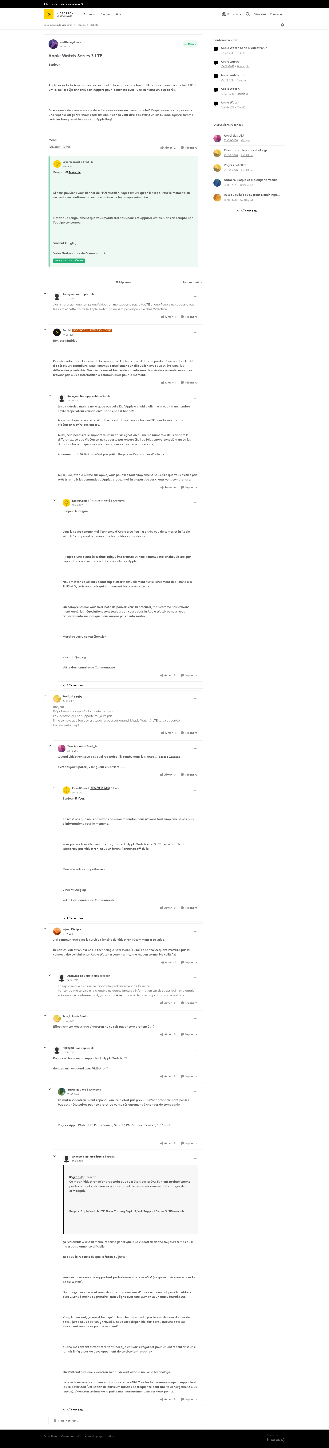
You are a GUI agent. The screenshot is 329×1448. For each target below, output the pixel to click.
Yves (70, 746)
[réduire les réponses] (45, 293)
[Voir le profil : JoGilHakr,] (217, 153)
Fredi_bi (75, 172)
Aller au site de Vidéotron (62, 4)
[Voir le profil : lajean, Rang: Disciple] (57, 931)
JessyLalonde (71, 1016)
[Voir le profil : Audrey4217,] (217, 197)
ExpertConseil (71, 162)
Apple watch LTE (232, 75)
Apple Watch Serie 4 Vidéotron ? (244, 48)
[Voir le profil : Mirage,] (217, 138)
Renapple (243, 66)
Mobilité (94, 24)
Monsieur (242, 93)
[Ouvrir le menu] (282, 25)
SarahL (67, 330)
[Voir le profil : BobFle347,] (217, 183)
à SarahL (105, 396)
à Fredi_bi (87, 162)
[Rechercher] (248, 14)
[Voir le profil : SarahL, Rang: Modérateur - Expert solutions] (57, 332)
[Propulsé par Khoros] (276, 1438)
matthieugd (67, 42)
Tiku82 (241, 53)
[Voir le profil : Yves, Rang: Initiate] (61, 748)
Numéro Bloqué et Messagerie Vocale (250, 180)
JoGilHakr (247, 155)
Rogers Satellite (235, 165)
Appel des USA (234, 136)
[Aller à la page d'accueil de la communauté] (60, 14)
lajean (66, 929)
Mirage (245, 140)
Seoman (242, 80)
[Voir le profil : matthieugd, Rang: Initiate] (53, 44)
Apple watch (230, 62)
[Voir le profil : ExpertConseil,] (57, 164)
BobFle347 (246, 185)
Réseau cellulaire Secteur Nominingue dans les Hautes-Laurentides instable (251, 195)
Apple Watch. (230, 89)
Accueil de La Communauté (61, 1436)
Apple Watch (230, 102)
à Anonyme (118, 500)
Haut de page (94, 1436)
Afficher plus (75, 685)
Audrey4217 (247, 199)
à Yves (115, 788)
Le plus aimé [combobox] (193, 282)
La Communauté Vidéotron (58, 24)
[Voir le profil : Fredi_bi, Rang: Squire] (57, 699)
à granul (110, 1156)
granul (71, 1089)
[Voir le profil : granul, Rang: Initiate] (61, 1092)
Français (81, 24)
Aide (111, 1436)
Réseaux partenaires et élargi (245, 150)
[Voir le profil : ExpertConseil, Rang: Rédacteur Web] (66, 503)
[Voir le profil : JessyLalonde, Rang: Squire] (57, 1018)
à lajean (105, 975)
